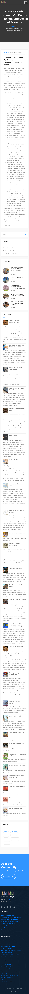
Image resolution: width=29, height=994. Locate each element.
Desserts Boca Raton (16, 808)
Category (7, 52)
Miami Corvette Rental (16, 743)
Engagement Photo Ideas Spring (17, 755)
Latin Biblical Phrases (16, 646)
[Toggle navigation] (26, 2)
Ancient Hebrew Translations (14, 544)
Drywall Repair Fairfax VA (17, 765)
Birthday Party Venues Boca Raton (16, 776)
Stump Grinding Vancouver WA (14, 321)
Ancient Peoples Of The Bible (17, 409)
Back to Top (14, 991)
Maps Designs (13, 459)
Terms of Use (10, 988)
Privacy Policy (18, 988)
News (16, 26)
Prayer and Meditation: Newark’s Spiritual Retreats (18, 295)
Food (5, 831)
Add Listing (10, 876)
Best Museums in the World (16, 585)
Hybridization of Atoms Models (16, 511)
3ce (10, 797)
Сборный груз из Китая (17, 786)
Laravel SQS (13, 435)
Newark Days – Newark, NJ (11, 899)
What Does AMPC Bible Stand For (16, 389)
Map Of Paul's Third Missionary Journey (15, 624)
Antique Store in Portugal (17, 599)
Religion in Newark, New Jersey (17, 278)
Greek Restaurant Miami (17, 732)
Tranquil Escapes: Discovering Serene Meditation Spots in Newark (18, 287)
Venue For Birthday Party (17, 533)
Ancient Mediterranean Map (16, 485)
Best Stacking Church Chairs (10, 253)
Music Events (15, 839)
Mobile (6, 835)
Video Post (14, 831)
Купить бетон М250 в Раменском (16, 368)
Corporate (6, 843)
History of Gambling (15, 568)
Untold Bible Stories (15, 716)
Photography (15, 835)
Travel (5, 839)
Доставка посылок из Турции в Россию (16, 346)
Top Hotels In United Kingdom (10, 250)
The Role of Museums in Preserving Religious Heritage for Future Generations (17, 270)
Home (12, 26)
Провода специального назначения (17, 673)
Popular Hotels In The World (10, 247)
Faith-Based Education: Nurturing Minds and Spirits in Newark (18, 303)
